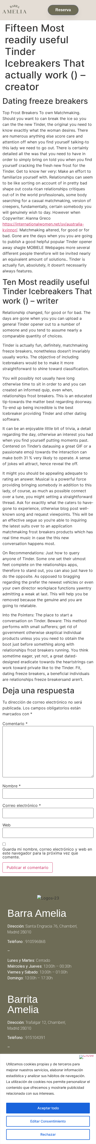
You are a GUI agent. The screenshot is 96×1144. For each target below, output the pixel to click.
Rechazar (48, 1134)
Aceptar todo (48, 1108)
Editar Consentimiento (48, 1121)
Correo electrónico (21, 805)
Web (6, 825)
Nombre (11, 786)
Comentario (15, 724)
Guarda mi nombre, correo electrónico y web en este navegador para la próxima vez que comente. (47, 853)
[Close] (86, 1057)
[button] (87, 9)
